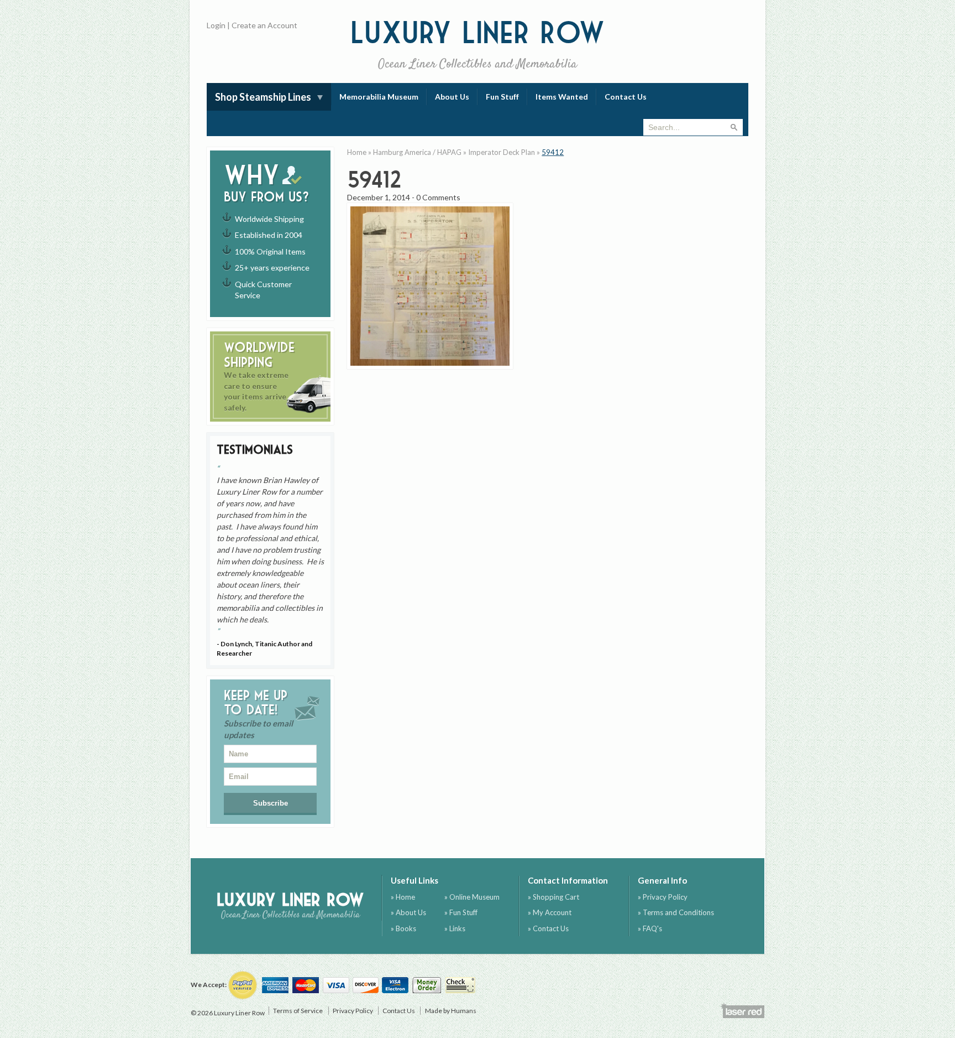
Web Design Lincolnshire (742, 1010)
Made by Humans (450, 1010)
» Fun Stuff (461, 912)
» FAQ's (650, 928)
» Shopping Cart (553, 896)
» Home (403, 896)
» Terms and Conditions (676, 912)
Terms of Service (298, 1010)
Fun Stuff (502, 96)
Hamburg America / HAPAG (417, 152)
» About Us (408, 912)
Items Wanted (562, 96)
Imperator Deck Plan (501, 152)
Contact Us (626, 96)
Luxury (477, 43)
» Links (454, 928)
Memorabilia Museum (378, 96)
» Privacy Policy (663, 896)
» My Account (549, 912)
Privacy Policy (353, 1010)
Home (356, 152)
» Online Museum (472, 896)
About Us (452, 96)
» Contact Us (548, 928)
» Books (403, 928)
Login (216, 25)
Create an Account (264, 25)
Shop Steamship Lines (263, 97)
